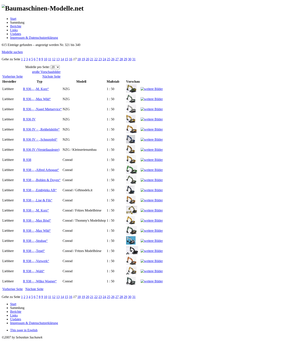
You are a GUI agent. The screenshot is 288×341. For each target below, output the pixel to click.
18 (79, 59)
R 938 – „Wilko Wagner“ (40, 281)
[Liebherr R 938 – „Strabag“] (131, 243)
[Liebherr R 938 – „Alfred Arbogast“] (131, 172)
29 (125, 59)
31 (134, 59)
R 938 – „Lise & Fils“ (37, 200)
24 (104, 59)
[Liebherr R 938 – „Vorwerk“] (131, 264)
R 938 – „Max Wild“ (37, 230)
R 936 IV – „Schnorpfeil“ (40, 139)
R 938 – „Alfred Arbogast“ (41, 170)
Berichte (15, 26)
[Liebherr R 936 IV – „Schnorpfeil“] (130, 142)
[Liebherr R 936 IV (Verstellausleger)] (130, 152)
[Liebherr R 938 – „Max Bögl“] (130, 223)
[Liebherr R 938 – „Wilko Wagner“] (131, 284)
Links (14, 30)
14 (62, 59)
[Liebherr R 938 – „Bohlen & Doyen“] (131, 183)
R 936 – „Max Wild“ (37, 99)
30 (129, 59)
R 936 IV (29, 119)
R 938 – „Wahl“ (33, 271)
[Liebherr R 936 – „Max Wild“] (131, 102)
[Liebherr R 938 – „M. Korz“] (131, 213)
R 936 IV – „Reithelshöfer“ (41, 129)
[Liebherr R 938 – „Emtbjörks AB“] (130, 193)
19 (83, 59)
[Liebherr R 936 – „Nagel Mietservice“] (131, 112)
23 (100, 59)
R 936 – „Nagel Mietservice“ (42, 109)
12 (53, 59)
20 (87, 59)
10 (45, 59)
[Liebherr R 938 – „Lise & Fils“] (131, 203)
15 (66, 59)
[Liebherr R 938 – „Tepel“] (132, 253)
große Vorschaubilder (46, 72)
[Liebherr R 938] (131, 162)
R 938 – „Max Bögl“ (37, 220)
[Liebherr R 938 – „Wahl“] (131, 274)
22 (96, 59)
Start (13, 18)
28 (121, 59)
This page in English (24, 330)
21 (91, 59)
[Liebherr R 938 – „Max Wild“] (131, 233)
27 (117, 59)
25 (108, 59)
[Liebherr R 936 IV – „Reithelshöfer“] (131, 132)
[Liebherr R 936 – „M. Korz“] (131, 91)
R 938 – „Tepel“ (34, 251)
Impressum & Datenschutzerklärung (34, 37)
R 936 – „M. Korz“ (36, 89)
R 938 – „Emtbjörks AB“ (40, 190)
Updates (15, 34)
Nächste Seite (51, 76)
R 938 (27, 160)
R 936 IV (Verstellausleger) (41, 149)
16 (70, 59)
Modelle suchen (12, 52)
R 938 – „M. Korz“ (36, 210)
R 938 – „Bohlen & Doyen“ (42, 180)
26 (112, 59)
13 (58, 59)
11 (49, 59)
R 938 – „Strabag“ (35, 241)
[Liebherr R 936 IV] (131, 122)
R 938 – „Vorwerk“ (36, 261)
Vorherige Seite (12, 76)
